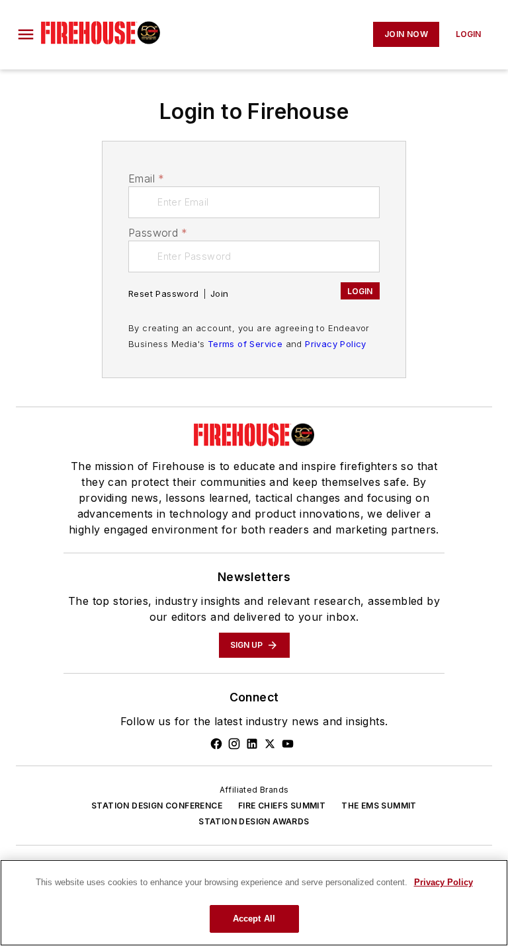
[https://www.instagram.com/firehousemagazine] (234, 743)
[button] (26, 34)
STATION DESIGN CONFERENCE (156, 805)
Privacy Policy (335, 343)
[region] (254, 902)
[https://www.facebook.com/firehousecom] (216, 743)
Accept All (254, 919)
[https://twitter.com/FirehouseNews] (269, 743)
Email (146, 178)
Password (158, 232)
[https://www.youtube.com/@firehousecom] (287, 743)
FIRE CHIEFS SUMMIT (281, 805)
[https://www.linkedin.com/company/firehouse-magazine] (252, 743)
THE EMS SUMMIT (379, 805)
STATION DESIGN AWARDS (253, 821)
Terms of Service (245, 343)
